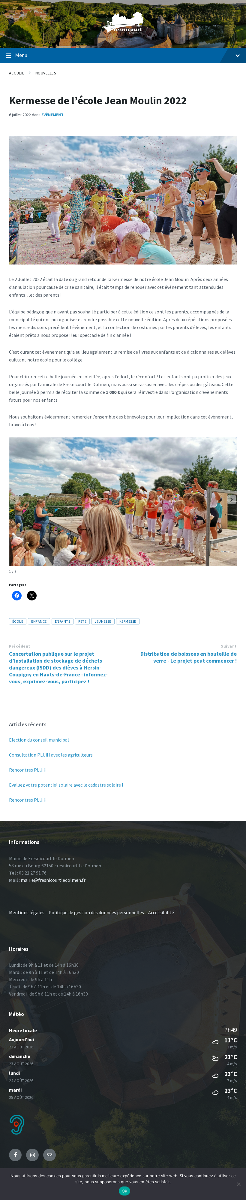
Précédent (19, 646)
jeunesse (102, 621)
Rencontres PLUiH (28, 770)
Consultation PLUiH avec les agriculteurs (51, 755)
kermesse (127, 621)
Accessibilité (161, 912)
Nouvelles (45, 73)
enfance (38, 621)
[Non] (239, 1184)
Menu (21, 55)
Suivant (229, 646)
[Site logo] (123, 36)
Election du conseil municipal (39, 740)
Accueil (16, 73)
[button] (231, 499)
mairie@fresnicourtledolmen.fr (53, 880)
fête (82, 621)
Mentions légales (26, 912)
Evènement (52, 114)
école (17, 621)
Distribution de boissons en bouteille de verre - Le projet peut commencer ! (188, 657)
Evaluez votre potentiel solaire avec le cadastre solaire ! (66, 785)
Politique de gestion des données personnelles (96, 912)
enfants (62, 621)
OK (125, 1191)
